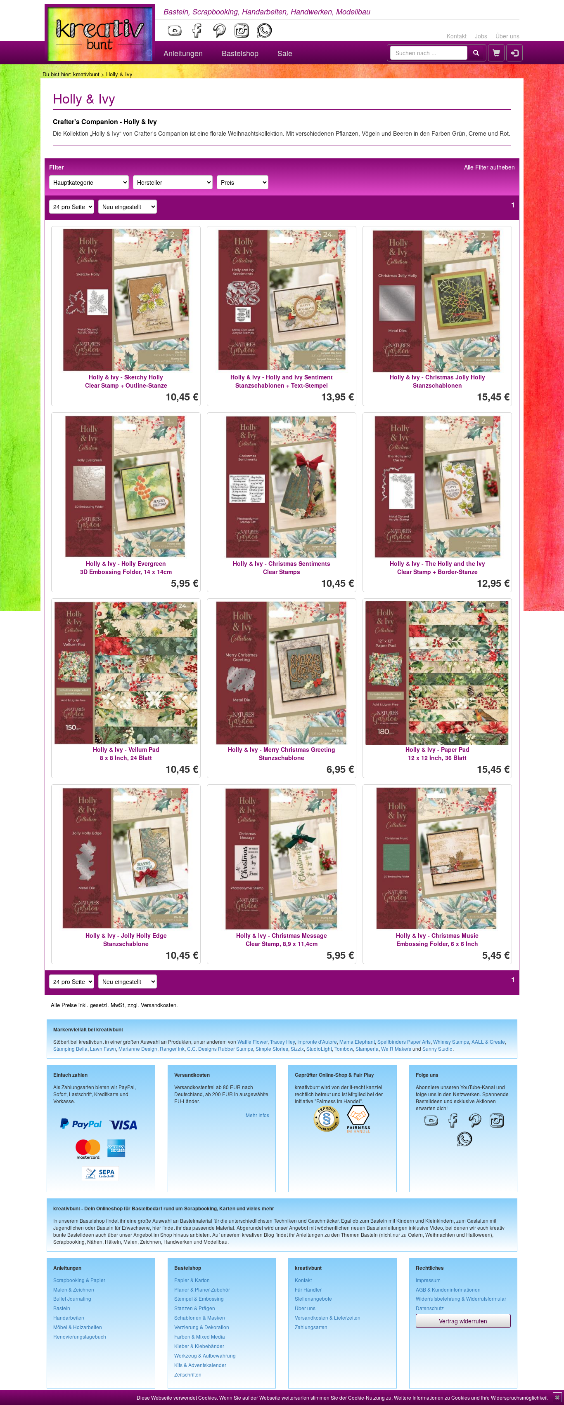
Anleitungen (183, 52)
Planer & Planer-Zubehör (202, 1289)
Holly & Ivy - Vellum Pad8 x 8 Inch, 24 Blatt (126, 753)
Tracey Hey (282, 1041)
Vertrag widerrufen (463, 1321)
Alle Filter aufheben (489, 167)
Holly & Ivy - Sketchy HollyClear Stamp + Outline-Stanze (126, 381)
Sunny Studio (437, 1048)
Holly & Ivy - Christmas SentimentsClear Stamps (281, 567)
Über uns (507, 36)
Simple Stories (272, 1048)
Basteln (61, 1307)
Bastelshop (240, 52)
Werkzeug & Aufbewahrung (205, 1355)
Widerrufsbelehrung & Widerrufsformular (461, 1298)
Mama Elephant (357, 1041)
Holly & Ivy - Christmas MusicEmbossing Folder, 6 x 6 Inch (437, 939)
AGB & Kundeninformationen (448, 1289)
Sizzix (297, 1048)
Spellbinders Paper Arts (404, 1041)
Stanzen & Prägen (194, 1307)
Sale (284, 52)
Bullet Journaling (72, 1298)
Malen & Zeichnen (73, 1289)
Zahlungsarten (311, 1326)
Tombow (343, 1048)
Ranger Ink (172, 1048)
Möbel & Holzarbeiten (77, 1326)
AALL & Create (488, 1041)
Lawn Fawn (103, 1048)
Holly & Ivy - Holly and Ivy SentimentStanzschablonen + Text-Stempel (281, 381)
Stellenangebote (313, 1298)
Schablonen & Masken (199, 1317)
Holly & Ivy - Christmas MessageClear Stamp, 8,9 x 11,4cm (281, 939)
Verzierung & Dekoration (201, 1326)
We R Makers (396, 1048)
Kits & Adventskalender (200, 1364)
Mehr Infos (257, 1114)
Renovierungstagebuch (79, 1336)
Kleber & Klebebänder (199, 1345)
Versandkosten (158, 1005)
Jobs (481, 36)
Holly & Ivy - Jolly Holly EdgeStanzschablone (126, 939)
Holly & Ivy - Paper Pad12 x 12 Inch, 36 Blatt (437, 753)
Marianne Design (137, 1048)
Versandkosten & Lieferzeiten (327, 1317)
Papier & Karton (192, 1279)
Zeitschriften (187, 1374)
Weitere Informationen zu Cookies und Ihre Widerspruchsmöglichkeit (470, 1397)
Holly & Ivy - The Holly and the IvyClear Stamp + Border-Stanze (437, 567)
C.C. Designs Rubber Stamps (220, 1048)
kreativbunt (86, 74)
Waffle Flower (252, 1041)
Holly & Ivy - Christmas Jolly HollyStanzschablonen (437, 381)
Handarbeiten (68, 1317)
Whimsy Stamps (451, 1041)
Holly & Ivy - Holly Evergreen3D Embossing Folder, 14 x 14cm (126, 567)
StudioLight (319, 1048)
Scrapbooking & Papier (79, 1279)
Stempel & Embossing (199, 1298)
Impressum (428, 1279)
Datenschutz (430, 1307)
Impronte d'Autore (317, 1041)
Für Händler (308, 1289)
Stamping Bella (70, 1048)
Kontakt (457, 36)
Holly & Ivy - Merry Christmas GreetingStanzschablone (281, 753)
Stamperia (367, 1048)
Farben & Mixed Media (199, 1336)
